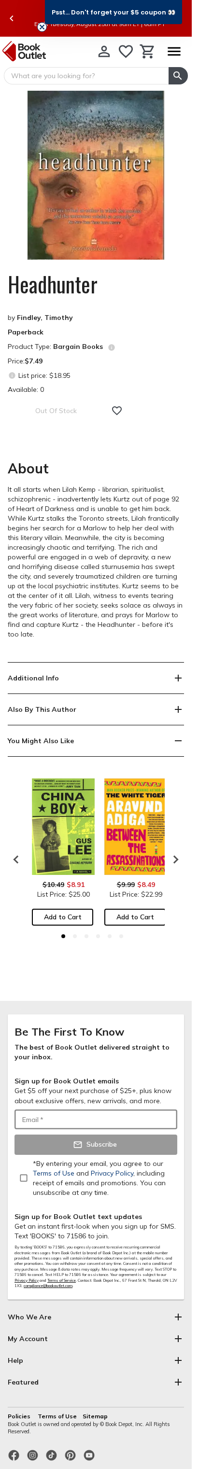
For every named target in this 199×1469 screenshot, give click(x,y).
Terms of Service (61, 1280)
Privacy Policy (26, 1280)
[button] (113, 12)
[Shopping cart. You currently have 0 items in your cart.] (147, 51)
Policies (20, 1416)
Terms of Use (57, 1416)
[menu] (173, 51)
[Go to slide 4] (98, 936)
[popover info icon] (111, 347)
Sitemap (95, 1416)
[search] (178, 75)
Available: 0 (26, 389)
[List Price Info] (12, 375)
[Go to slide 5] (110, 936)
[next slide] (173, 859)
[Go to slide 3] (86, 936)
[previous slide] (11, 18)
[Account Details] (104, 51)
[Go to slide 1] (63, 936)
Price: (25, 361)
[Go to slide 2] (75, 936)
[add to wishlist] (116, 410)
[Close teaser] (42, 27)
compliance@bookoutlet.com (48, 1285)
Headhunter (53, 284)
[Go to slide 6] (121, 936)
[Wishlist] (126, 51)
